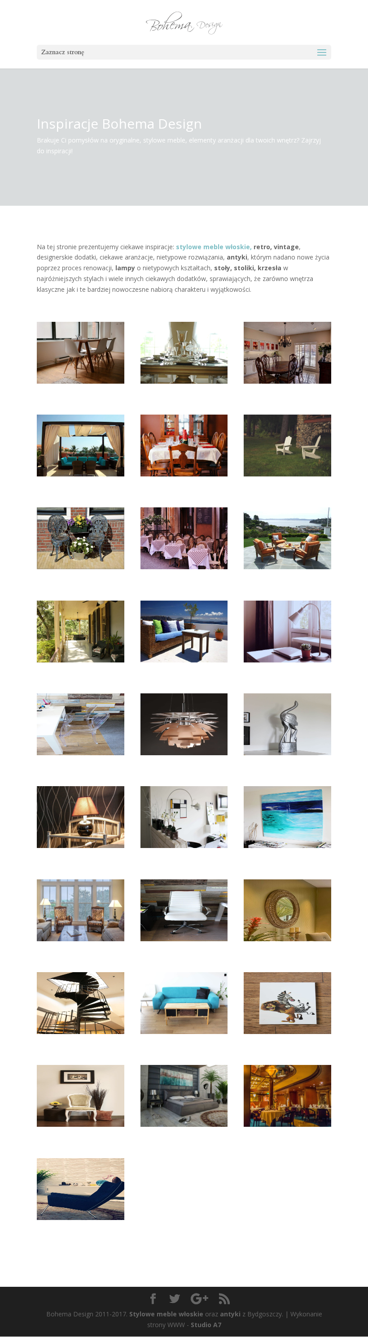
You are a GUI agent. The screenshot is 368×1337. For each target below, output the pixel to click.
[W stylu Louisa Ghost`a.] (80, 761)
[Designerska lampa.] (184, 761)
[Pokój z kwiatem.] (80, 1133)
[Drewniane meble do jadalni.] (184, 483)
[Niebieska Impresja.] (287, 854)
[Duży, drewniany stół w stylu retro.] (287, 390)
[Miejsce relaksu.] (80, 947)
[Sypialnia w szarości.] (184, 1133)
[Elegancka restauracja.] (287, 1133)
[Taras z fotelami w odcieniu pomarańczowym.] (287, 575)
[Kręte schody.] (80, 1040)
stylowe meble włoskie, (214, 246)
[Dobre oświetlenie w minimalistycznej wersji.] (287, 669)
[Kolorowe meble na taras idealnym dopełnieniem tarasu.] (184, 669)
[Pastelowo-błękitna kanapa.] (184, 1040)
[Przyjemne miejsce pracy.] (184, 854)
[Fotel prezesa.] (184, 947)
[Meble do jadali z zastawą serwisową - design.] (184, 390)
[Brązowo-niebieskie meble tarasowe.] (80, 483)
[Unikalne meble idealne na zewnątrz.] (80, 575)
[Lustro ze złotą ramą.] (287, 947)
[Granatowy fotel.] (80, 1226)
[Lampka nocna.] (80, 854)
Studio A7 (206, 1324)
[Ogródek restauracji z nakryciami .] (184, 575)
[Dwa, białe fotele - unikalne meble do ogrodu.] (287, 483)
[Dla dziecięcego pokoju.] (287, 1040)
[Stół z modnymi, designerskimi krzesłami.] (80, 390)
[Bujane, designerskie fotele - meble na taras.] (80, 669)
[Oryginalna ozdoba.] (287, 761)
